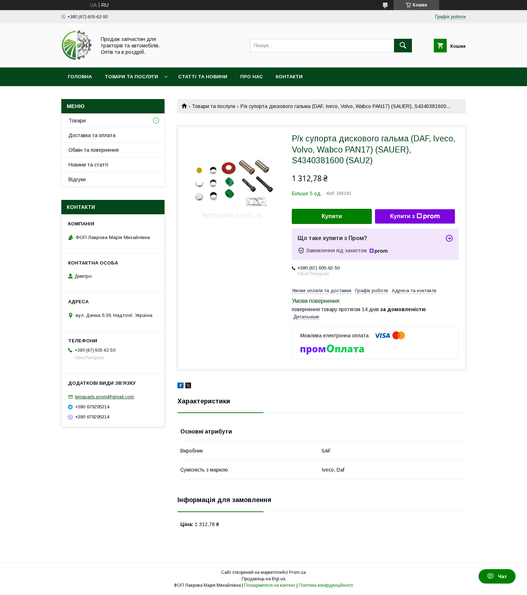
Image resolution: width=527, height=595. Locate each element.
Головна (80, 76)
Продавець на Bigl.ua (263, 578)
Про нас (251, 76)
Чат (502, 576)
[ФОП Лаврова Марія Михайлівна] (76, 58)
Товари (77, 120)
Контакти (289, 76)
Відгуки (77, 179)
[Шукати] (403, 45)
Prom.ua (297, 572)
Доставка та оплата (91, 135)
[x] (188, 386)
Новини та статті (88, 165)
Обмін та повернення (93, 150)
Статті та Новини (202, 76)
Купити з (402, 216)
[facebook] (180, 386)
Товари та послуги (131, 76)
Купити (332, 216)
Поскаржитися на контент (269, 585)
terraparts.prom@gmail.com (104, 396)
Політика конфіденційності (326, 585)
